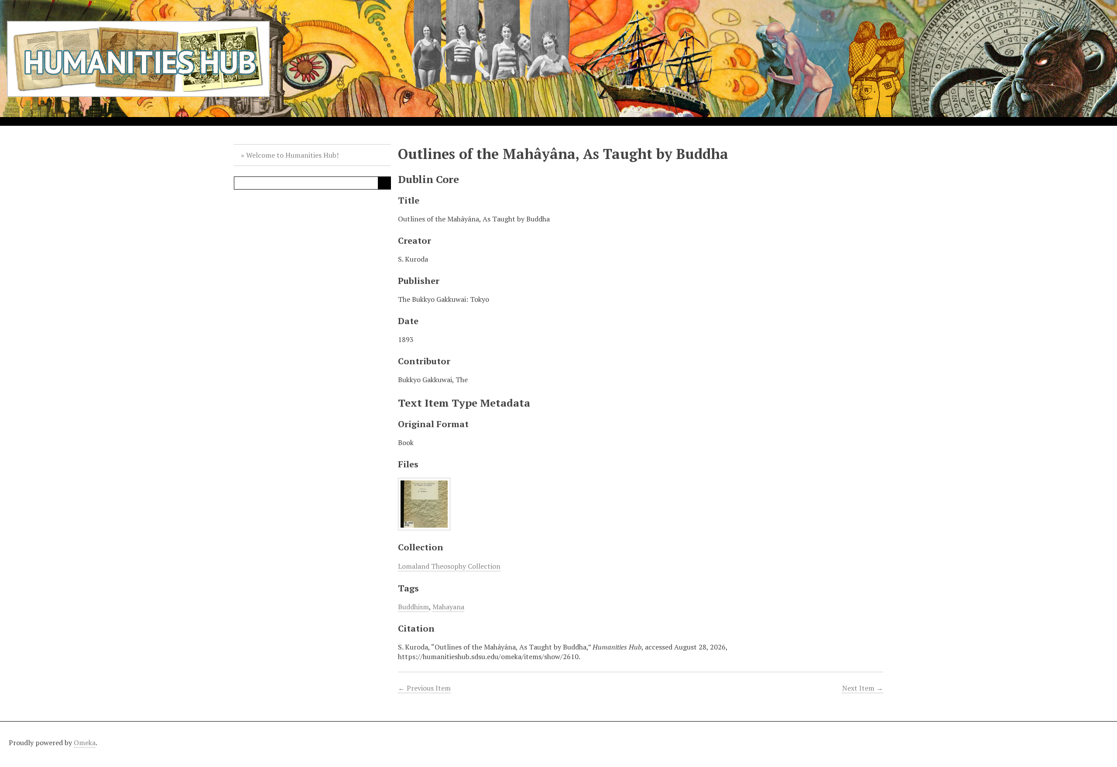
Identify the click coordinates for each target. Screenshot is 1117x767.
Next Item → (862, 688)
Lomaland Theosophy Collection (449, 566)
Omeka (85, 742)
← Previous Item (424, 688)
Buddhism (413, 607)
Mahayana (448, 607)
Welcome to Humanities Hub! (292, 155)
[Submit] (384, 183)
